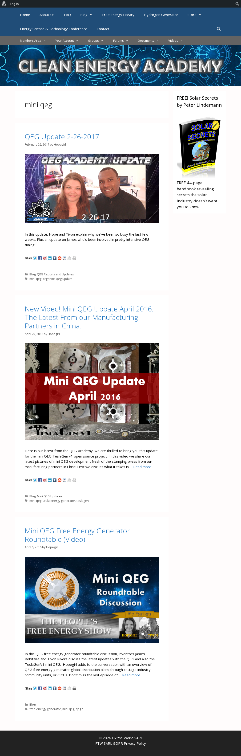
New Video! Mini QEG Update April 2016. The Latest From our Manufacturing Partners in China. (89, 317)
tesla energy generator (59, 501)
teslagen (82, 501)
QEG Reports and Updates (55, 274)
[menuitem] (4, 4)
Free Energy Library (118, 14)
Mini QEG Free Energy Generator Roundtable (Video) (77, 535)
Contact (103, 28)
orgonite (49, 279)
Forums (118, 40)
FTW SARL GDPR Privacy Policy (120, 743)
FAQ (67, 14)
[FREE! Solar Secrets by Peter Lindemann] (199, 177)
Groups (93, 40)
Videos (173, 40)
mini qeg (35, 279)
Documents (146, 40)
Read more (142, 466)
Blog (84, 14)
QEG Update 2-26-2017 (62, 136)
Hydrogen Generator (161, 14)
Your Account (64, 40)
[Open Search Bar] (219, 29)
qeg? (79, 709)
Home (25, 14)
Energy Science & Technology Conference (53, 28)
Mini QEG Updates (49, 496)
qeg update (64, 279)
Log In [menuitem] (14, 4)
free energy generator (45, 709)
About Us (47, 14)
